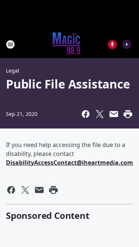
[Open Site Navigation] (10, 44)
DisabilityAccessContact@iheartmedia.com (69, 162)
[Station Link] (67, 44)
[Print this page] (128, 114)
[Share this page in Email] (114, 114)
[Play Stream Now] (126, 44)
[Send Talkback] (112, 44)
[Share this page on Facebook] (85, 114)
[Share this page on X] (100, 114)
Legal (12, 70)
